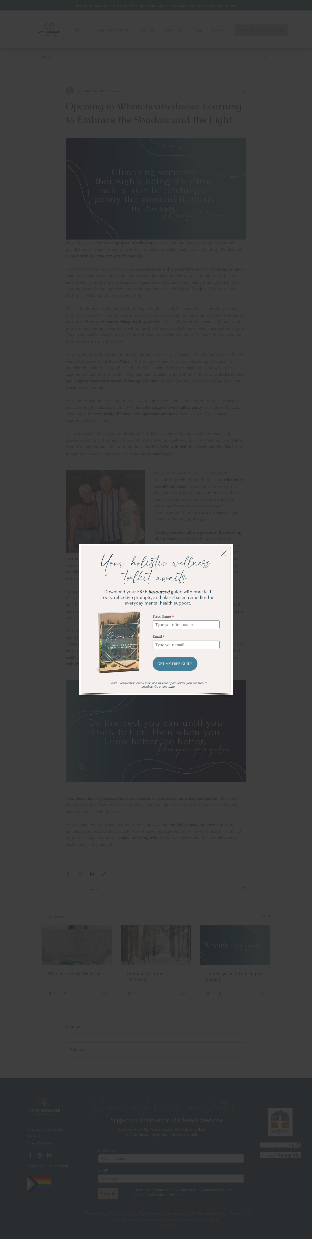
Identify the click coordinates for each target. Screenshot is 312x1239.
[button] (223, 553)
